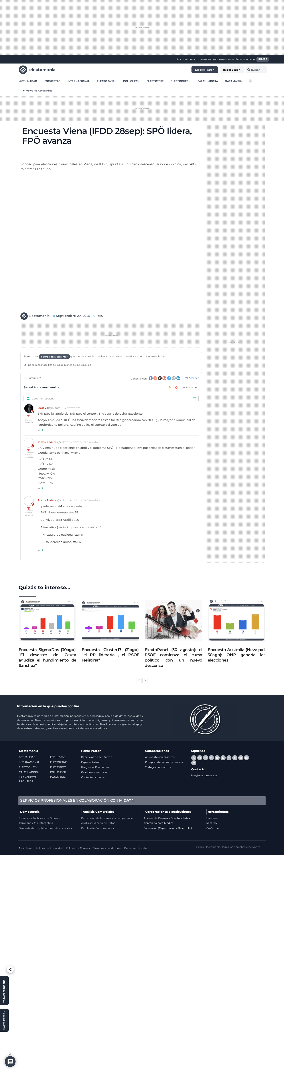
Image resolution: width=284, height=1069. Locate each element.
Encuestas (52, 80)
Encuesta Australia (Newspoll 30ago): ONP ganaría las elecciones (236, 655)
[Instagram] (229, 757)
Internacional (78, 80)
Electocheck (180, 80)
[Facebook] (199, 757)
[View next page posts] (145, 680)
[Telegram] (217, 757)
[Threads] (211, 757)
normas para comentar (54, 356)
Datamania (233, 80)
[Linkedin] (246, 757)
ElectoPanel (106, 80)
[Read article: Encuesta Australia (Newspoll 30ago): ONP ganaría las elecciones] (236, 620)
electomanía (42, 69)
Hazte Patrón (91, 751)
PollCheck (131, 80)
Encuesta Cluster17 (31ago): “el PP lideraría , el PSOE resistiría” (110, 655)
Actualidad (28, 80)
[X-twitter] (193, 757)
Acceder (193, 378)
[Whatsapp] (205, 757)
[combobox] (256, 69)
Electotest (155, 80)
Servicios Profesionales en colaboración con (77, 800)
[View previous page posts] (139, 680)
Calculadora (207, 80)
